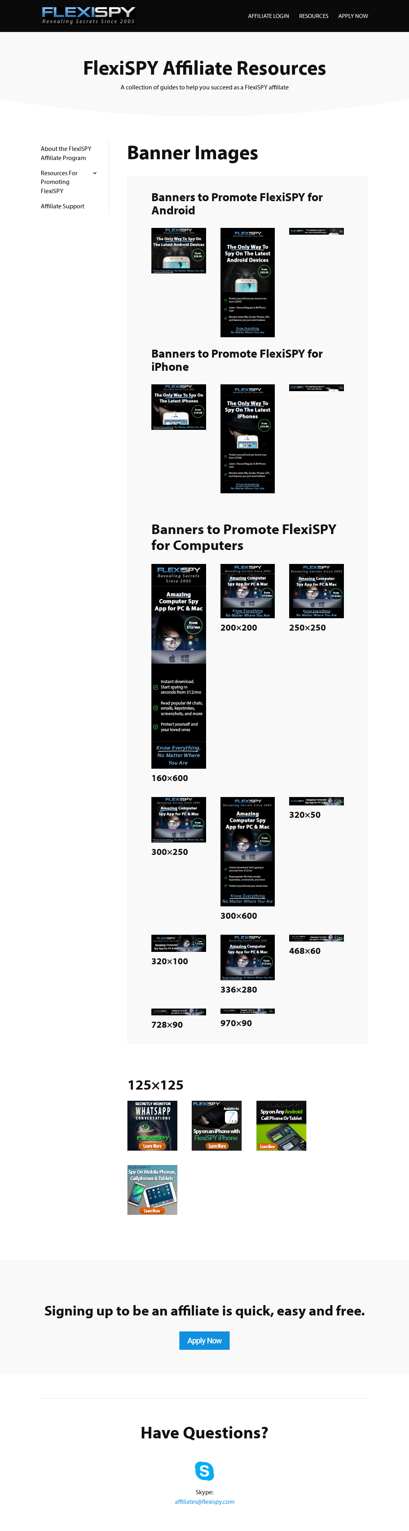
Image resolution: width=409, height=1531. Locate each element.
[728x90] (178, 1013)
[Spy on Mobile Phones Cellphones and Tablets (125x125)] (152, 1212)
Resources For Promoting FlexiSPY (59, 182)
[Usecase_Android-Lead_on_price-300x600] (247, 335)
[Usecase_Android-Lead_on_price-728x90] (316, 232)
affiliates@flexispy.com (204, 1501)
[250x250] (316, 616)
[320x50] (316, 803)
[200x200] (247, 616)
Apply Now (353, 16)
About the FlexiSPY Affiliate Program (66, 152)
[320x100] (178, 949)
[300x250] (178, 840)
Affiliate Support (62, 206)
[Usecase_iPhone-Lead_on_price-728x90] (316, 389)
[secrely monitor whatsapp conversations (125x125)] (152, 1148)
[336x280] (247, 978)
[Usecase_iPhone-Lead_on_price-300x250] (178, 427)
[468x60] (316, 939)
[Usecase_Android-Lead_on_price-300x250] (178, 271)
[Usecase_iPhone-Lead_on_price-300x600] (247, 491)
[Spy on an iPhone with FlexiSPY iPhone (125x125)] (217, 1148)
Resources (313, 16)
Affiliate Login (268, 16)
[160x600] (178, 766)
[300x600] (247, 904)
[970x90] (247, 1011)
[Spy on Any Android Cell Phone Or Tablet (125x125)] (281, 1148)
